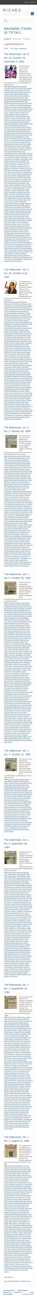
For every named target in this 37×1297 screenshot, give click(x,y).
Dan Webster (12, 623)
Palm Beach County (14, 532)
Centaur (14, 109)
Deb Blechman (21, 627)
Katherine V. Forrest (14, 1216)
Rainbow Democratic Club (23, 213)
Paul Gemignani (27, 1097)
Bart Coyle (27, 96)
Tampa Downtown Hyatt (22, 406)
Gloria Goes (19, 1054)
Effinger (23, 896)
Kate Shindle (14, 359)
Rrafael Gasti (11, 1108)
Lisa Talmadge (15, 673)
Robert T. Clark (13, 218)
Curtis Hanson (19, 322)
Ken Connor (13, 1218)
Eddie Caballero (13, 332)
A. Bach (10, 779)
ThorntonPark (8, 729)
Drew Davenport (12, 794)
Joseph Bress (21, 920)
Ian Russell (15, 491)
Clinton (10, 621)
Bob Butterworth (22, 610)
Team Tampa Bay (21, 240)
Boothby (6, 883)
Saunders (7, 714)
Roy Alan (10, 958)
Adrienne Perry (12, 603)
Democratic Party (9, 328)
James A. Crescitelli (17, 1062)
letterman (22, 1078)
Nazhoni (25, 200)
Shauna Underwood (10, 1112)
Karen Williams (27, 922)
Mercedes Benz (8, 683)
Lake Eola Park (24, 666)
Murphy (19, 1091)
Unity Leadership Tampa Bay (12, 252)
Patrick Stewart (13, 946)
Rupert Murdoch (20, 1108)
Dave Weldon (25, 122)
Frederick (26, 638)
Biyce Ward (13, 1175)
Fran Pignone (27, 636)
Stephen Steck (21, 402)
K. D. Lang (14, 1071)
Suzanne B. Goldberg (16, 723)
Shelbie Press (12, 716)
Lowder (13, 935)
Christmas (17, 790)
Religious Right (19, 701)
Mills (5, 686)
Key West (20, 664)
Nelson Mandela (8, 813)
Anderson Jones (26, 307)
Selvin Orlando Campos (17, 229)
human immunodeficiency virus (17, 348)
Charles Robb (8, 1182)
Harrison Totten (28, 907)
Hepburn (27, 644)
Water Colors (23, 253)
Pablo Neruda (13, 945)
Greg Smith (7, 798)
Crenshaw (7, 1186)
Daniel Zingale (28, 322)
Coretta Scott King (9, 322)
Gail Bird (26, 484)
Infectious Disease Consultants (12, 155)
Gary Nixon (20, 138)
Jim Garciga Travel (22, 166)
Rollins (16, 956)
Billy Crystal (20, 1024)
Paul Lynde (15, 692)
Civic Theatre (26, 319)
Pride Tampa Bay (20, 211)
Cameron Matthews (20, 885)
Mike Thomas (27, 198)
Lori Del (27, 673)
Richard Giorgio (21, 538)
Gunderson (14, 798)
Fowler (21, 484)
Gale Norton (15, 640)
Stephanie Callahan (21, 400)
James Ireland (12, 354)
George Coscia (18, 486)
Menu (5, 21)
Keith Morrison (14, 361)
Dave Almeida (27, 1186)
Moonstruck (7, 528)
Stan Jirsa (20, 718)
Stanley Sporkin (14, 1114)
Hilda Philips (7, 911)
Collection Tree (7, 1292)
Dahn (12, 1186)
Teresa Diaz (7, 1117)
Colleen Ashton (28, 1184)
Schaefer (6, 963)
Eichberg (28, 896)
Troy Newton (12, 250)
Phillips (6, 536)
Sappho (27, 395)
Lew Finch (28, 1078)
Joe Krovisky (11, 653)
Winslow (11, 566)
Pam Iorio (25, 688)
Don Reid (10, 1043)
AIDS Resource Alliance (20, 304)
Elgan (30, 480)
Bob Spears (13, 465)
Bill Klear (22, 608)
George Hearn (18, 1199)
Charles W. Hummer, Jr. (10, 891)
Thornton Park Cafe (23, 727)
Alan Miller (7, 90)
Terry (28, 723)
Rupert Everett (21, 1255)
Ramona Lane (18, 1102)
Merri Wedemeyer (15, 1088)
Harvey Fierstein (13, 1203)
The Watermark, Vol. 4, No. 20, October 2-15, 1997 (16, 273)
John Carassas (15, 170)
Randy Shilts (18, 952)
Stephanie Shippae (23, 965)
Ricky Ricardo (23, 818)
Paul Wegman (8, 694)
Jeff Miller (23, 161)
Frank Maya (25, 900)
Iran (20, 491)
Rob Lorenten (20, 216)
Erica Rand (12, 484)
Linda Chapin (25, 514)
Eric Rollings (11, 634)
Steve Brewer (27, 720)
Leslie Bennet (24, 512)
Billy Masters (21, 313)
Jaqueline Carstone (9, 915)
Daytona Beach (8, 476)
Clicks (24, 118)
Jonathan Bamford (9, 501)
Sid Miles (15, 965)
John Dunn (12, 655)
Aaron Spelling (17, 1166)
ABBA (9, 86)
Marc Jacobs (24, 369)
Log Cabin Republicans (18, 188)
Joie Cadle (17, 174)
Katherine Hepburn (9, 660)
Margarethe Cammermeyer (17, 519)
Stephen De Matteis (17, 720)
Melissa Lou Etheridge (10, 372)
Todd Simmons (13, 413)
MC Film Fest (19, 194)
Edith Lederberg (27, 129)
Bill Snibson (28, 880)
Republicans (7, 214)
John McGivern (23, 919)
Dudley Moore (8, 1045)
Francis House (24, 135)
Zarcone (6, 1271)
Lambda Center (28, 508)
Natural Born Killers (16, 528)
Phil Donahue (24, 534)
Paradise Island (24, 532)
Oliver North (17, 813)
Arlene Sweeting (18, 94)
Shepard (17, 551)
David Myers (11, 625)
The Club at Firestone (15, 408)
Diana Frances (18, 328)
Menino (26, 523)
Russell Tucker (23, 958)
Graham (18, 488)
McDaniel (28, 1086)
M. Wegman (19, 935)
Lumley (10, 1225)
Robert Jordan (13, 703)
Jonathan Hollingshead (21, 501)
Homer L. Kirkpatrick (17, 911)
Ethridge (18, 1047)
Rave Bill (22, 389)
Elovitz (18, 632)
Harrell (22, 642)
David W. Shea (24, 893)
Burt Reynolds (12, 1030)
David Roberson (11, 475)
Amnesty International (14, 458)
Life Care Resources (15, 514)
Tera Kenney (23, 556)
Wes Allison (24, 257)
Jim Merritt (21, 168)
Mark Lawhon (21, 677)
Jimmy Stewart (21, 1065)
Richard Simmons (13, 1249)
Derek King (22, 125)
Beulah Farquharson (25, 99)
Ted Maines (12, 242)
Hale (17, 906)
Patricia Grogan (19, 690)
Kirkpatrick (12, 928)
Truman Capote (8, 1125)
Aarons (14, 872)
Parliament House (21, 382)
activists (15, 456)
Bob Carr (12, 881)
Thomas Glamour (9, 1121)
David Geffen (24, 473)
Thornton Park (14, 727)
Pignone (15, 948)
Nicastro (6, 530)
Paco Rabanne (27, 1095)
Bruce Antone (27, 105)
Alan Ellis (19, 1017)
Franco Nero (16, 335)
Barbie (13, 463)
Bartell (10, 878)
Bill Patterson (20, 880)
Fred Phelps (13, 138)
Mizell (14, 939)
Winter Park (17, 566)
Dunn (24, 631)
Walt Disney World (26, 1266)
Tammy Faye (7, 1260)
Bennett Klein (27, 463)
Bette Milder (14, 313)
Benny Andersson (9, 97)
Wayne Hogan (17, 257)
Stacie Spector (12, 718)
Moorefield (10, 686)
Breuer (11, 1028)
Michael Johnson (25, 1088)
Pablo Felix (19, 688)
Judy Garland (28, 657)
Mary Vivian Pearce (24, 679)
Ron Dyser (28, 218)
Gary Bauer (23, 640)
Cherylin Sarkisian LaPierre (12, 114)
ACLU (9, 302)
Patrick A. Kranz (8, 207)
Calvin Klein (18, 1179)
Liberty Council (8, 187)
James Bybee (8, 493)
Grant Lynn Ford (20, 146)
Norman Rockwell (14, 1238)
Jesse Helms (16, 917)
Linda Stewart (17, 187)
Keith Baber (29, 502)
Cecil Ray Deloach (26, 889)
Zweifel (10, 742)
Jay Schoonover (20, 915)
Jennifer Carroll (13, 162)
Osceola (6, 945)
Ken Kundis (21, 361)
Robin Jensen (17, 820)
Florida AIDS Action (27, 133)
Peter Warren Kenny (24, 1099)
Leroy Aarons (17, 930)
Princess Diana (26, 385)
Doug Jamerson (17, 631)
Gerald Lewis (8, 642)
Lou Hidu (13, 190)
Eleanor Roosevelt (23, 480)
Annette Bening (8, 606)
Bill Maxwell (22, 101)
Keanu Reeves (21, 502)
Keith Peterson (27, 506)
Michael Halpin (27, 683)
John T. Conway (8, 174)
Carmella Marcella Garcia (18, 616)
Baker (30, 783)
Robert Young (17, 1104)
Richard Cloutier (12, 538)
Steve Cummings (9, 967)
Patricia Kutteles (25, 205)
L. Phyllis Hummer (21, 928)
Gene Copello (19, 144)
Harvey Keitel (13, 644)
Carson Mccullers (27, 887)
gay (5, 140)
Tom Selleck (27, 413)
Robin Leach (24, 1251)
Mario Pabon (28, 519)
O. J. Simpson (24, 1238)
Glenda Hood (12, 146)
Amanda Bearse (12, 876)
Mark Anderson (14, 807)
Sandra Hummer (14, 961)
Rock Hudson (26, 954)
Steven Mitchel (18, 967)
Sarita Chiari (28, 961)
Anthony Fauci (26, 309)
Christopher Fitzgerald (10, 619)
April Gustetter (23, 1169)
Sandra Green (14, 712)
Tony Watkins (8, 415)
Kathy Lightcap (16, 924)
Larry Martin (23, 181)
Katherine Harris (21, 175)
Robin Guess (21, 218)
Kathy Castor (12, 177)
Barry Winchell (19, 96)
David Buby (7, 123)
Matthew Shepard (22, 192)
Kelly (21, 662)
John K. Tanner (23, 1067)
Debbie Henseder (11, 326)
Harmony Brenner (17, 1056)
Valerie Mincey (25, 252)
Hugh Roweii (27, 1058)
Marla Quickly (23, 807)
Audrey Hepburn (17, 462)
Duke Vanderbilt (14, 1192)
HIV (8, 149)
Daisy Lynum (8, 122)
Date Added (22, 48)
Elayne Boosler (28, 794)
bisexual (19, 103)
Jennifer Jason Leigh (15, 356)
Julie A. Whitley (8, 658)
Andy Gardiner (14, 92)
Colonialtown (23, 621)
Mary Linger (19, 523)
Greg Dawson (27, 796)
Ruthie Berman (22, 220)
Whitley (20, 736)
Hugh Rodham (8, 647)
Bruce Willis (7, 616)
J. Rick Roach (25, 647)
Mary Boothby (15, 937)
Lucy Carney (10, 515)
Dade (30, 471)
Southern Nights (8, 233)
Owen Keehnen (13, 380)
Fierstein (9, 1049)
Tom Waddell (18, 246)
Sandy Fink (29, 545)
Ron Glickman (22, 707)
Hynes (6, 1060)
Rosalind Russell (9, 543)
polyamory (7, 385)
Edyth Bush (28, 1192)
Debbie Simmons (13, 125)
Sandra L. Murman (16, 224)
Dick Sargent (27, 894)
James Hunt (7, 1063)
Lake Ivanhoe (21, 1076)
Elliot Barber (11, 632)
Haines (13, 906)
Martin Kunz (12, 1229)
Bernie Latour (16, 878)
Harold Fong (7, 489)
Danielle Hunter (20, 623)
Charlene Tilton (24, 1180)
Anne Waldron (25, 460)
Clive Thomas (8, 320)
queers (6, 213)
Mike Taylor (19, 198)
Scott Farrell (12, 227)
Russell (6, 710)
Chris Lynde (20, 469)
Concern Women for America (21, 320)
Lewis (29, 670)
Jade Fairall (11, 157)
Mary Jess (13, 523)
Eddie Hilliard (13, 480)
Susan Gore (15, 722)
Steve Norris (14, 826)
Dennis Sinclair (14, 1041)
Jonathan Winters (22, 1214)
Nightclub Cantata (9, 943)
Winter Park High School (22, 1268)
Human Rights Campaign (25, 153)
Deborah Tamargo (22, 326)
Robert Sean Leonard (24, 540)
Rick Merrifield (22, 214)
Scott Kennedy (25, 1110)
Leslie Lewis (13, 932)
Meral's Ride (12, 374)
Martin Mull (11, 1086)
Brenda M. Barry (27, 614)
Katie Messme (25, 924)
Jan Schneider (16, 159)
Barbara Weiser (8, 785)
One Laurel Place (14, 201)
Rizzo (25, 701)
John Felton (20, 357)
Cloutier (26, 471)
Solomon (23, 824)
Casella (6, 889)
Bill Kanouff (15, 101)
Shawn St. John (21, 714)
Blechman (7, 1026)
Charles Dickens (13, 618)
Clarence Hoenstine (16, 118)
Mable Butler (21, 675)
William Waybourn (18, 259)
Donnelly (25, 1190)
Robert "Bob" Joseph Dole (17, 391)
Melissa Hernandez (9, 196)
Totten (25, 969)
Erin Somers (13, 900)
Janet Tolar (15, 649)
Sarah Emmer (8, 547)
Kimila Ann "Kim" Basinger (19, 365)
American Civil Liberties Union (12, 307)
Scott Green (13, 714)
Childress (25, 1182)
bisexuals (7, 465)
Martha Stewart (19, 521)
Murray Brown (20, 939)
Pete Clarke (7, 1099)
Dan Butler (17, 1034)
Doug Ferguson (25, 1043)
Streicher (27, 1258)
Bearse (20, 1173)
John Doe (7, 497)
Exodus (12, 133)
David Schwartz (20, 475)
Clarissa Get (20, 619)
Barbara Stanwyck (18, 606)
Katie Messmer (12, 502)
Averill (11, 1171)
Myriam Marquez (15, 811)
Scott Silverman (14, 963)
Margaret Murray (21, 190)
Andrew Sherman (9, 783)
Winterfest (17, 740)
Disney (18, 478)
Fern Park (12, 1195)
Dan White (12, 1036)
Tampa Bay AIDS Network (20, 237)
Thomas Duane (15, 411)
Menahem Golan (22, 372)
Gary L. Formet (26, 1197)
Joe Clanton (7, 1210)
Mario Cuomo (27, 935)
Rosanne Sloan (18, 543)
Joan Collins (28, 1208)
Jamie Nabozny (21, 354)
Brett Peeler (12, 105)
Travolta (14, 733)
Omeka (32, 1294)
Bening (10, 608)
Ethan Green (19, 634)
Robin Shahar (12, 705)
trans (13, 415)
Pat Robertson (15, 1244)
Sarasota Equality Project (19, 226)
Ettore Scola (24, 1047)
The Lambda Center (13, 558)
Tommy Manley (8, 248)
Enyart (13, 482)
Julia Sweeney (12, 922)
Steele (30, 718)
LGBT (14, 367)
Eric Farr (29, 898)
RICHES (12, 10)
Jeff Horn (28, 915)
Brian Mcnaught (18, 1028)
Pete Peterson (21, 694)
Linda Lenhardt (18, 1082)
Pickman (12, 1245)
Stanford (6, 1114)
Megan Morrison (8, 681)
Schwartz (11, 549)
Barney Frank (17, 785)
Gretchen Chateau (13, 1201)
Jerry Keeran (12, 164)
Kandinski (20, 922)
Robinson (24, 820)
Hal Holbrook (8, 1056)
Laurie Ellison (22, 183)
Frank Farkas (10, 136)
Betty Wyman (15, 99)
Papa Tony (21, 945)
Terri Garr (14, 1260)
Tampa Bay (18, 554)
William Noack (8, 738)
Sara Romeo (25, 224)
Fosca (20, 1049)
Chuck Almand (14, 471)
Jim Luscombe (14, 168)
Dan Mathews (24, 1034)
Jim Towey (14, 1065)
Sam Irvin (6, 395)
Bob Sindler (13, 612)
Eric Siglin (7, 133)
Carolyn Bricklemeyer (25, 107)
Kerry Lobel (28, 361)
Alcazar (13, 90)
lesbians (23, 185)
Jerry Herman (12, 1208)
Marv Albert (12, 370)
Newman (25, 528)
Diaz (5, 1043)
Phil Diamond (24, 209)
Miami (25, 525)
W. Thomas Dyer (13, 562)
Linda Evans (28, 1080)
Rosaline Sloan (14, 1106)
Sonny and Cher (23, 231)
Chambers (14, 110)
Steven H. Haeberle (15, 404)
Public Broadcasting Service (12, 387)
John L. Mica (11, 172)
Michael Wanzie (20, 374)
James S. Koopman (17, 493)
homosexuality (14, 149)
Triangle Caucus (27, 415)
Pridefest (28, 211)
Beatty (6, 608)
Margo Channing (15, 1084)
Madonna (7, 807)
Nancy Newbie (18, 200)
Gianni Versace (24, 341)
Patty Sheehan (26, 207)
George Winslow (17, 796)
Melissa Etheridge (25, 681)
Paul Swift (29, 692)
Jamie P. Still (27, 493)
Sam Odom (11, 959)
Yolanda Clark (25, 566)
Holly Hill (6, 645)
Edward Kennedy (16, 896)
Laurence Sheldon (14, 1219)
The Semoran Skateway (16, 1119)
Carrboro (25, 1030)
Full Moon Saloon (26, 335)
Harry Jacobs (21, 148)
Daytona (28, 475)
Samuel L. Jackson (20, 710)
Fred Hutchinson (14, 1050)
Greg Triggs (12, 343)
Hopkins (29, 645)
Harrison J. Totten (18, 907)
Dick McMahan (14, 629)
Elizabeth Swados (9, 898)
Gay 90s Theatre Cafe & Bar (15, 337)
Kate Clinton (7, 924)
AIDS (11, 88)
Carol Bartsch (17, 788)
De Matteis (16, 476)
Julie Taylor (7, 359)
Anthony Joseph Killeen (21, 783)
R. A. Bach (7, 1247)
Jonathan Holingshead (10, 1214)
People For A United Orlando (12, 209)
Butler (11, 788)
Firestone (15, 1049)
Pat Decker (7, 1244)
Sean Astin (24, 549)
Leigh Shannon (17, 670)
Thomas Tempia (15, 1262)
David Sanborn (23, 1037)
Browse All (7, 39)
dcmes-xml (14, 1281)
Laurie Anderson (12, 183)
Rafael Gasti (20, 697)
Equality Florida (18, 131)
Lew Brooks (20, 932)
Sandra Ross (20, 1257)
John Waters (14, 657)
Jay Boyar (7, 495)
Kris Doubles (23, 179)
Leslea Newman (14, 1078)
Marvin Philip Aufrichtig (22, 370)
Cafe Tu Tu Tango (9, 1179)
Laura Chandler (16, 668)
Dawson (11, 1039)
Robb (29, 818)
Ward (5, 1268)
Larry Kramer (8, 668)
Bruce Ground (24, 1177)
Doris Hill (10, 631)
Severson (22, 963)
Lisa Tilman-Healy (27, 187)
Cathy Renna (8, 109)
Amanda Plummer (25, 605)
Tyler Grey (20, 250)
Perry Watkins (21, 946)
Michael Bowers (18, 683)
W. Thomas (17, 735)
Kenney (15, 664)
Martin (26, 521)
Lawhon (28, 928)
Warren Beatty (13, 736)
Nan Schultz (25, 1091)
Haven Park (15, 909)
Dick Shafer (21, 330)
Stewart (21, 1114)
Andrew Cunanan (9, 309)
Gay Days (7, 142)
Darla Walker (24, 790)
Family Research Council (11, 636)
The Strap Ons (17, 725)
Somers (23, 551)
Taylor (29, 1115)
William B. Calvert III (9, 419)
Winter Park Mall (8, 740)
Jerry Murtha (20, 1208)
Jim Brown (7, 1065)
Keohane (13, 508)
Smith (17, 1112)
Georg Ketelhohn (9, 486)
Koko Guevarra (15, 179)
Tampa (23, 404)
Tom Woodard (27, 246)
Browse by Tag (17, 39)
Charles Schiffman (23, 618)
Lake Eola (16, 666)
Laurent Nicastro (18, 510)
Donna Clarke (11, 129)
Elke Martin (7, 482)
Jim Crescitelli (12, 166)
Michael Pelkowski (24, 937)
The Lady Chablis (25, 409)
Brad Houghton (21, 465)
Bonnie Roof (27, 612)
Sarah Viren (7, 226)
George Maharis (26, 1052)
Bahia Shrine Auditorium (20, 1171)
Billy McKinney (8, 610)
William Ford (13, 974)
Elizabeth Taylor (14, 333)
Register (32, 2)
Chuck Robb (11, 1184)
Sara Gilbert (27, 1257)
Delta (21, 894)
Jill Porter (11, 651)
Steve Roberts (23, 553)
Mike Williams (27, 684)
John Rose (23, 497)
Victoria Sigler (8, 417)
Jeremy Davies (8, 917)
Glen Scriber (15, 642)
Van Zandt (11, 735)
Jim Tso (27, 168)
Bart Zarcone (18, 463)
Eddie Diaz (19, 129)
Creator (16, 48)
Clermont (20, 471)
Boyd (10, 883)
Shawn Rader (16, 824)
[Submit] (32, 13)
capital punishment (14, 467)
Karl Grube (26, 658)
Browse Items (18, 1292)
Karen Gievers (22, 1071)
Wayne (22, 1125)
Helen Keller (21, 644)
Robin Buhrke (8, 541)
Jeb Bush (17, 161)
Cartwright (29, 616)
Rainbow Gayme (19, 699)
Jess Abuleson (21, 164)
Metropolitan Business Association (13, 525)
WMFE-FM (19, 419)
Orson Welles (21, 814)
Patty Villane (18, 1097)
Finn (17, 484)
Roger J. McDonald (22, 705)
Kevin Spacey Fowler (22, 363)
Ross (15, 1255)
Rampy (26, 699)
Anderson (23, 458)
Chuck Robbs (19, 1184)
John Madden (19, 655)
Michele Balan (12, 198)
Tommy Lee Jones (20, 1264)
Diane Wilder (13, 330)
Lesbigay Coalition (15, 512)
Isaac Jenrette (17, 647)
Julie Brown (27, 357)
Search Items (26, 39)
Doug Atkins (16, 1043)
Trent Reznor (15, 971)
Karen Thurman (12, 175)
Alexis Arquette (19, 306)
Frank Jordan (27, 1195)
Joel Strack (27, 495)
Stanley (25, 718)
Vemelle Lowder (24, 971)
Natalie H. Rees (25, 811)
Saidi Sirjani (27, 543)
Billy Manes (12, 103)
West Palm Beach (9, 564)
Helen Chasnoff (13, 344)
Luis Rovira (14, 675)
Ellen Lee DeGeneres (25, 333)
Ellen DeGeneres (9, 131)
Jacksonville (7, 1062)
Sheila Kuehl (21, 398)
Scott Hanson (28, 822)
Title (11, 48)
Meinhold (16, 681)
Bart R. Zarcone (13, 1173)
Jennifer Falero (22, 162)
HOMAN (14, 489)
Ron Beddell (14, 707)
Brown (28, 883)
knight (25, 664)
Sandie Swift (22, 545)
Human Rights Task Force (22, 350)
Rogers (20, 1253)
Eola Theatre (16, 1193)
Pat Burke (11, 205)
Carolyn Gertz (25, 315)
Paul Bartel (23, 383)
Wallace (6, 736)
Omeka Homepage (22, 1290)
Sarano (23, 547)
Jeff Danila (22, 649)
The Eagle (25, 408)
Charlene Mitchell (9, 790)
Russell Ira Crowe (19, 393)
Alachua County (22, 456)
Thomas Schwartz (19, 244)
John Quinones (27, 172)
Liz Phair (22, 673)
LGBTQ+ (28, 185)
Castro (6, 618)
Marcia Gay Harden (17, 517)
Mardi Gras (7, 1084)
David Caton (16, 473)
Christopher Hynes (18, 1032)
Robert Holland (13, 540)
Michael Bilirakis (20, 196)
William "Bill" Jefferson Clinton (21, 417)
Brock (24, 883)
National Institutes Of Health (12, 1093)
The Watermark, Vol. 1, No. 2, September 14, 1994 (16, 988)
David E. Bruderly (24, 123)
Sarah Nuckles (17, 547)
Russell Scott (28, 393)
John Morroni (19, 172)
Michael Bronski (27, 1231)
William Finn (27, 564)
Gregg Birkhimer (23, 904)
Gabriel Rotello (24, 902)
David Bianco (16, 324)
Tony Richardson (23, 731)
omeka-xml (24, 1281)
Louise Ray (7, 675)
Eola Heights (23, 632)
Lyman (17, 515)
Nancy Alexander (9, 200)
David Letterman (13, 1037)
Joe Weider (26, 653)
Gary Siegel (7, 1199)
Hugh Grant (12, 1206)
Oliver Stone (12, 1240)
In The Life (13, 352)
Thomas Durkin (24, 411)
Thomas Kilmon (8, 244)
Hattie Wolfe (7, 909)
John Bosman (12, 801)
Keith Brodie (9, 506)
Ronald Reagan (25, 541)
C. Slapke (19, 1030)
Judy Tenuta (28, 1069)
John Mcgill (27, 655)
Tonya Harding (14, 1123)
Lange (30, 666)
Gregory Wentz (20, 343)
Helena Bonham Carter (25, 1203)
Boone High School (14, 1177)
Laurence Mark (8, 510)
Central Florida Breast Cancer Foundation (16, 317)
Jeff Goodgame (21, 1206)
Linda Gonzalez (8, 1082)
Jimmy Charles (18, 651)
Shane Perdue (13, 398)
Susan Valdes (20, 235)
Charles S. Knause (14, 112)
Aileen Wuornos (18, 88)
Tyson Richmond (27, 250)
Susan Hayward (23, 722)
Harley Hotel (22, 1201)
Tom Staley (7, 731)
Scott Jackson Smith (21, 227)
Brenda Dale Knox (16, 315)
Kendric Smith (8, 664)
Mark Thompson (17, 1227)
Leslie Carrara (8, 367)
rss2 (29, 1281)
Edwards (24, 1045)
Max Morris (12, 194)
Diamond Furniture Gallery (19, 127)
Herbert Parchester (24, 909)
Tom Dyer (20, 413)
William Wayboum (18, 738)
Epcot (16, 482)
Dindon (15, 1190)
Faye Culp (18, 133)
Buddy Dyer (7, 885)
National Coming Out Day (19, 376)
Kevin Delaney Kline (10, 363)
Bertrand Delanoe (20, 97)
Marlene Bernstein (9, 521)
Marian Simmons (26, 1084)
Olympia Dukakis (26, 813)
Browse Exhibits (8, 1294)
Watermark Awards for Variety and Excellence (16, 255)
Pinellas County (18, 696)
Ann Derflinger (14, 1169)
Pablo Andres (28, 380)
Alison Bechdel (28, 306)
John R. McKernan (23, 1212)
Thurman (14, 729)
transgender (16, 248)
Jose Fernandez (24, 174)
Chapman (25, 788)
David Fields (24, 324)
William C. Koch (27, 736)
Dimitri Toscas (12, 478)
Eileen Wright (8, 1193)
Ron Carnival (16, 541)
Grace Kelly (7, 904)
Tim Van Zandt (22, 729)
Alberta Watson (12, 874)
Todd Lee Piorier (25, 1262)
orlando (23, 378)
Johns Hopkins (13, 499)
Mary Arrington (15, 679)
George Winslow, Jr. (9, 1054)
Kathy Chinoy (19, 660)
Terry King (19, 242)
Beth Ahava (24, 878)
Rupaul (11, 393)
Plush (30, 209)
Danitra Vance (18, 1186)
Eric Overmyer (23, 482)
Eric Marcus (27, 131)
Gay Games (13, 142)
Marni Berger (13, 192)
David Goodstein (15, 893)
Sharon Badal (10, 551)
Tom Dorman (18, 1121)
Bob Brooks (13, 1026)
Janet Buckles (24, 159)
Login (26, 2)
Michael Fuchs (8, 1232)
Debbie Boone (18, 1188)
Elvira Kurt (18, 898)
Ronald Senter (18, 709)
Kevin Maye (7, 1076)
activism (10, 456)
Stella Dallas (7, 720)
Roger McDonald (9, 956)
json (19, 1281)
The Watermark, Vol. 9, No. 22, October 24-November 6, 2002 (16, 58)
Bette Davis (16, 608)
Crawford (28, 120)
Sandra (23, 959)
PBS (28, 383)
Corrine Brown (21, 120)
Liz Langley (7, 188)
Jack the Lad (20, 352)
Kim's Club (7, 179)
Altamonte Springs (14, 605)
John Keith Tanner (13, 919)
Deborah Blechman (14, 792)
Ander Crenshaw (20, 90)
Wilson (6, 566)
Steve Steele (7, 722)
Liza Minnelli (17, 369)
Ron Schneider (27, 1253)
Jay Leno (21, 1063)
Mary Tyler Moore (20, 1086)
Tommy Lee (14, 731)
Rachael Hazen (15, 816)
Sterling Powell (18, 233)
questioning (12, 213)
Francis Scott (7, 638)
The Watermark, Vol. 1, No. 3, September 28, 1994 (16, 843)
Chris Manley (24, 114)
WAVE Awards (8, 257)
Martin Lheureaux (21, 1229)
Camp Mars (15, 107)
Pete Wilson (23, 1244)
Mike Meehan (19, 684)
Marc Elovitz (13, 677)
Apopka (10, 1023)
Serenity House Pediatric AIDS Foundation (16, 396)
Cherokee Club (24, 112)
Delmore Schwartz (15, 894)
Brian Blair (20, 105)
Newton (26, 941)
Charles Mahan (8, 1032)
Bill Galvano (7, 101)
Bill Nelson (29, 608)
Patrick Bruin (7, 534)
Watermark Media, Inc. (25, 562)
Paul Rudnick (22, 692)
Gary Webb (15, 1052)
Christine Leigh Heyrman (15, 319)
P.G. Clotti (21, 380)
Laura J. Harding (26, 668)
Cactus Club (7, 107)
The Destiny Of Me (23, 1260)
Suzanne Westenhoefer (16, 1115)
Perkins (15, 694)
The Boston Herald (17, 1117)
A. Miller (10, 1166)
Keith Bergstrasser (9, 504)
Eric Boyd (24, 898)
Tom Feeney (11, 246)
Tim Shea (26, 244)
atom (5, 1281)
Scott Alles (18, 549)
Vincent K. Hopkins (13, 253)
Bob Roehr (7, 315)
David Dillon (14, 123)
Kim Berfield (27, 177)
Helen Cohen (22, 344)
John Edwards (14, 1067)
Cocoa (25, 891)
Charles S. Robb (17, 1182)
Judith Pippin (13, 1069)
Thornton (6, 727)
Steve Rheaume (13, 553)
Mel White (26, 194)
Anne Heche (18, 309)
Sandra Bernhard (15, 1110)
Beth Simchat (12, 880)
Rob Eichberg (27, 952)
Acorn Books (16, 779)
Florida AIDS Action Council (12, 135)
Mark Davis (7, 937)
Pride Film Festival (16, 385)
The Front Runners (14, 409)
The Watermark (27, 242)
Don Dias (23, 478)
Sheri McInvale (14, 231)
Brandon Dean (18, 614)
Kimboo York (7, 365)
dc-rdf (9, 1281)
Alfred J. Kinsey (26, 1017)
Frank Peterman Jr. (20, 136)
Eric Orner (7, 796)
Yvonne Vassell (24, 740)
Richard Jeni (26, 1102)
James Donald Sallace (21, 157)
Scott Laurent (8, 824)
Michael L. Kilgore (9, 684)
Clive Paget (15, 621)
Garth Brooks (8, 1052)
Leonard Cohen (27, 510)
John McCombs (14, 497)
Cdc (29, 1030)
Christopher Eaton (20, 116)
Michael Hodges (12, 527)
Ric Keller (14, 214)
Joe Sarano (19, 653)
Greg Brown (14, 904)
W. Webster (24, 735)
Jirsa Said (26, 651)
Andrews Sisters (15, 460)
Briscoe (25, 1028)
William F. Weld (19, 564)
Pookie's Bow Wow (9, 211)
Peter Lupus (14, 1099)
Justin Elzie (7, 1071)
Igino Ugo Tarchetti (13, 1060)
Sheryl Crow (20, 716)
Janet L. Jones (24, 913)
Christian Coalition (9, 116)
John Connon (15, 1210)
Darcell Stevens (16, 122)
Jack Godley (23, 1060)
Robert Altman (16, 1251)
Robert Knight (22, 703)
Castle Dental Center (15, 889)
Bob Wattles (20, 612)
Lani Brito (17, 181)
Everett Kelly (26, 634)
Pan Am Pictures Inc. (10, 382)
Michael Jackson (22, 527)
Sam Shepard (8, 545)
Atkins (21, 1023)
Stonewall (21, 1258)
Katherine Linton (23, 359)
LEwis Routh (7, 671)
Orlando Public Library (20, 530)
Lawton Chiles (8, 670)
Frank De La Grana (17, 638)
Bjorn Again (25, 103)
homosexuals (22, 149)
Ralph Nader (11, 952)
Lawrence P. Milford (14, 185)
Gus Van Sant (25, 488)
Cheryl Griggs (13, 469)
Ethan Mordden (8, 335)
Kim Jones (20, 508)
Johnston (26, 499)
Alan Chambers (27, 88)
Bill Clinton (26, 1173)
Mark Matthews (8, 1227)
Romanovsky (22, 956)
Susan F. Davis (22, 826)
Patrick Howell (18, 207)
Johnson (20, 499)
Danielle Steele (20, 1036)
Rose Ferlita (7, 220)
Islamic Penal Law (27, 491)
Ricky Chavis (12, 216)
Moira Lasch (13, 1091)
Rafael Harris (24, 816)
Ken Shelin (20, 177)
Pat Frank (17, 205)
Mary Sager (13, 1231)
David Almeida (8, 324)
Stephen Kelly (12, 402)
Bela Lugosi (25, 785)
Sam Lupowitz (14, 395)
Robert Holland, (8, 954)
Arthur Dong (16, 1023)
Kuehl (11, 666)
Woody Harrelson (14, 1270)
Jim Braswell (24, 917)
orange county (8, 814)
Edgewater (20, 794)
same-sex (19, 222)
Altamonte (16, 781)
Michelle (25, 809)
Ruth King (14, 220)
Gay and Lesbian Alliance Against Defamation (19, 140)
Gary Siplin (27, 138)
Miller (29, 527)
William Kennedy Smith (15, 1127)
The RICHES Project (9, 1290)
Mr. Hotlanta (7, 1234)
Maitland (22, 515)
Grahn (6, 1201)
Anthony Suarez (23, 92)
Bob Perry (25, 1175)
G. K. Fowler (15, 902)
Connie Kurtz (12, 120)
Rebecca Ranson (9, 701)
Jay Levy (12, 495)
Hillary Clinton (8, 1205)
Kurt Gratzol (10, 181)
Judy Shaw (21, 1069)
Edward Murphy (17, 1045)
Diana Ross (23, 476)
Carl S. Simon (24, 467)
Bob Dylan (18, 881)
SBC (31, 395)
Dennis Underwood (25, 1041)
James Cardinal (27, 1062)
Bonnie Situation (8, 614)
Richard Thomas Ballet (24, 1249)
